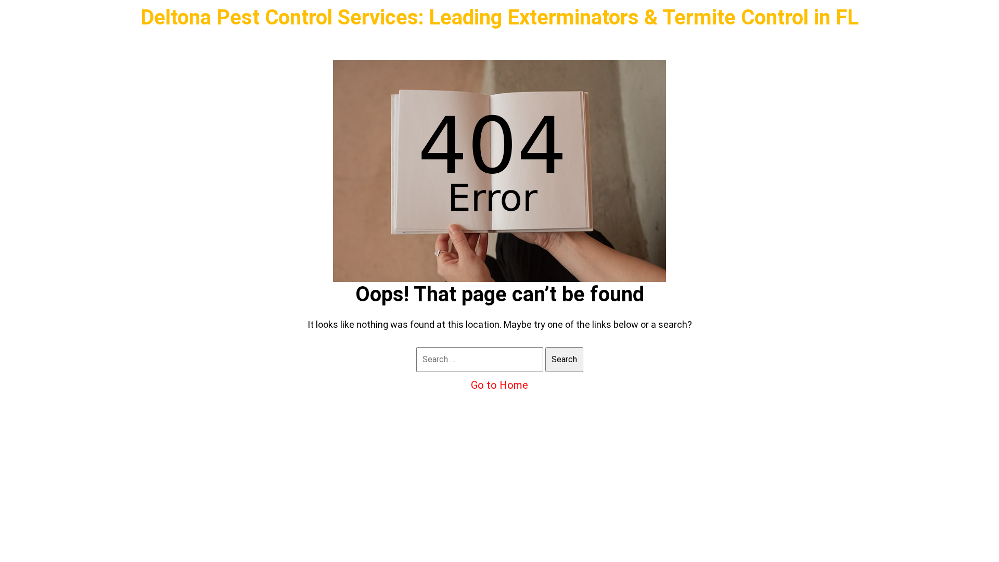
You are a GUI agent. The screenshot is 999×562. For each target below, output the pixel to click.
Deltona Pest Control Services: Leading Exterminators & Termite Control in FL (499, 17)
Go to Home (499, 385)
